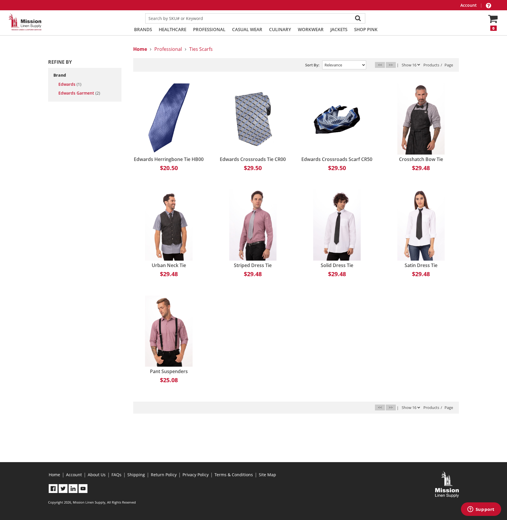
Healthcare (172, 29)
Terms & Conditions (233, 474)
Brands (143, 29)
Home (54, 474)
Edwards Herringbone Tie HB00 (169, 159)
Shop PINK (366, 29)
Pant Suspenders (169, 371)
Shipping (136, 474)
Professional (209, 29)
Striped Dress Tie (253, 265)
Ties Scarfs (201, 49)
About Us (97, 474)
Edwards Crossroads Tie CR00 (253, 159)
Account (469, 5)
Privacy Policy (195, 474)
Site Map (267, 474)
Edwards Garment (79, 93)
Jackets (338, 29)
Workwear (311, 29)
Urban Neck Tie (169, 265)
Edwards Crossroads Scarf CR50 (336, 159)
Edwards (69, 84)
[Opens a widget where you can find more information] (481, 509)
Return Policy (164, 474)
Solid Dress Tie (337, 265)
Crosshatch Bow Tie (421, 159)
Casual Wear (247, 29)
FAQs (116, 474)
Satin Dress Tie (421, 265)
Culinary (280, 29)
